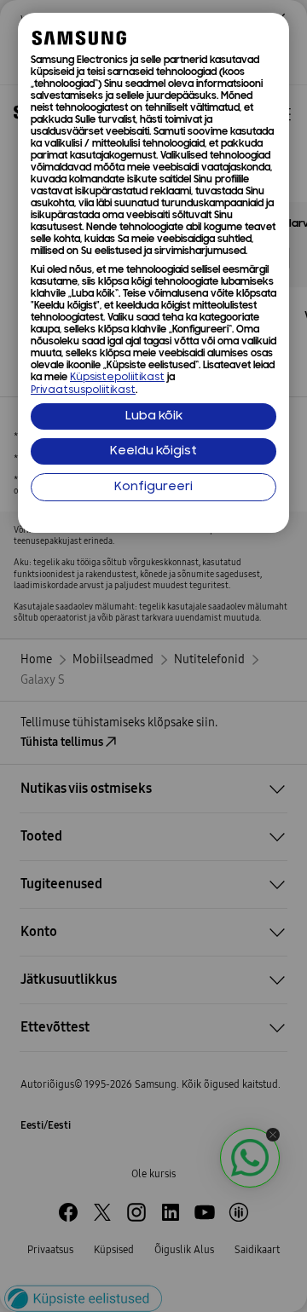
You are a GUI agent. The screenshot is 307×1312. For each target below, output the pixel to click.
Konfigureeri (153, 487)
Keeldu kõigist (153, 451)
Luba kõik (153, 416)
